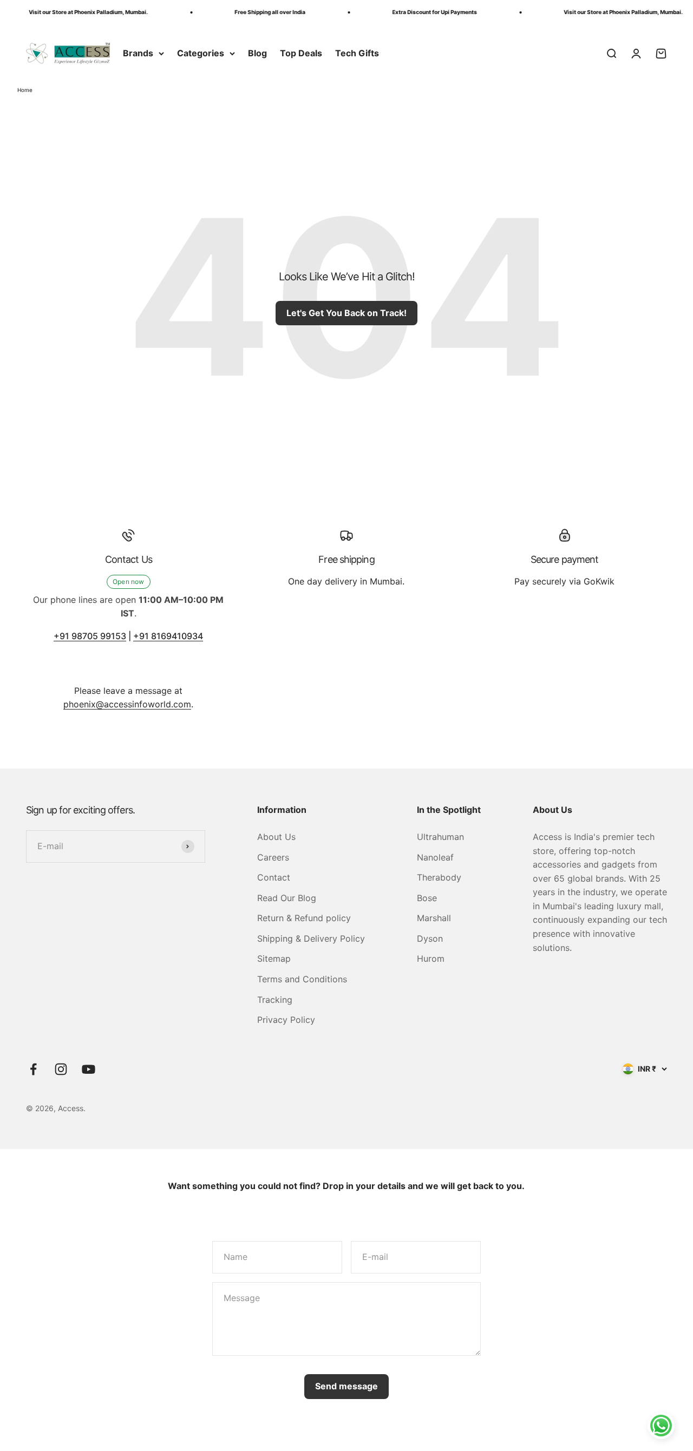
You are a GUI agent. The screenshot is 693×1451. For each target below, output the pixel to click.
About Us (276, 836)
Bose (427, 897)
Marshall (434, 917)
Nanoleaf (435, 857)
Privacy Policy (286, 1019)
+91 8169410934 (168, 636)
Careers (273, 857)
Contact (273, 877)
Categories (200, 53)
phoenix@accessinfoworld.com (127, 704)
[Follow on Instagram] (61, 1069)
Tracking (274, 999)
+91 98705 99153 (90, 636)
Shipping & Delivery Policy (311, 938)
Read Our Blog (286, 897)
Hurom (430, 958)
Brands (138, 53)
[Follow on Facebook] (33, 1069)
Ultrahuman (440, 836)
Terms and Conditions (302, 979)
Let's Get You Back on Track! (346, 312)
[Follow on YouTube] (88, 1069)
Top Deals (301, 53)
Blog (257, 53)
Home (24, 90)
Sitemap (274, 958)
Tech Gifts (357, 53)
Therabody (439, 877)
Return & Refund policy (304, 917)
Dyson (430, 938)
